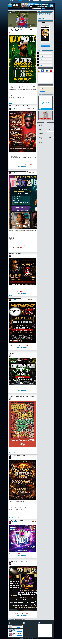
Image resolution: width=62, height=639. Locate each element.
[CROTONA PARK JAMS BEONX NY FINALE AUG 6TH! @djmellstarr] (22, 384)
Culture (20, 102)
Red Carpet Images (50, 141)
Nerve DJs (45, 24)
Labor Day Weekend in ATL (15, 298)
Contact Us (26, 8)
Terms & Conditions (42, 638)
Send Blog (18, 166)
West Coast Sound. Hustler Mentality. (17, 455)
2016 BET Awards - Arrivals (16, 629)
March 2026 (40, 129)
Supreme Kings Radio (41, 13)
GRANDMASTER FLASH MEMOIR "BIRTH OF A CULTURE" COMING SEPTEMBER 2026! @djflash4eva (21, 395)
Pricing (16, 8)
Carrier (22, 102)
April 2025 (40, 143)
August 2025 (40, 138)
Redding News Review (50, 142)
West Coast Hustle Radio (15, 517)
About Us (23, 8)
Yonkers (35, 102)
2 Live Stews (50, 124)
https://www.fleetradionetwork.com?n (28, 507)
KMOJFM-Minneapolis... (41, 18)
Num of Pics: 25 (14, 635)
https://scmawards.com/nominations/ (13, 613)
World (25, 102)
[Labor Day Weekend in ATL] (22, 342)
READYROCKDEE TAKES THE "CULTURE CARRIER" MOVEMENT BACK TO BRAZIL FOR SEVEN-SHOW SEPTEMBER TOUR (21, 29)
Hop (32, 102)
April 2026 (40, 128)
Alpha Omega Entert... (48, 14)
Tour (26, 102)
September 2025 (41, 137)
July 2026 (40, 124)
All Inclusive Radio (48, 13)
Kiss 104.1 (50, 134)
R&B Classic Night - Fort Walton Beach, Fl (18, 171)
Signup (11, 0)
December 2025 (41, 133)
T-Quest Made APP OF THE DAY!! (16, 520)
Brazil (15, 102)
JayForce (50, 133)
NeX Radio (50, 138)
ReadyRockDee (11, 102)
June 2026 (40, 125)
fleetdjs (15, 299)
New (28, 102)
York (30, 102)
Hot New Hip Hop (50, 130)
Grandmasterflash (12, 452)
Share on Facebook (24, 166)
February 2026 (40, 130)
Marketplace (19, 8)
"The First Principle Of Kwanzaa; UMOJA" (45, 52)
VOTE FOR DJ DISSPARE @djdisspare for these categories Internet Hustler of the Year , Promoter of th (22, 560)
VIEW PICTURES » (19, 627)
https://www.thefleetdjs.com (14, 290)
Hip (31, 102)
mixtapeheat (16, 108)
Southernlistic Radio (41, 14)
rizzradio (15, 172)
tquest (15, 521)
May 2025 (40, 142)
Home (9, 8)
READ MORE (19, 99)
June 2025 (40, 141)
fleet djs (10, 517)
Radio (20, 517)
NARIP (50, 137)
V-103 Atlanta (50, 145)
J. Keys (50, 132)
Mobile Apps (12, 8)
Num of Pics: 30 (14, 630)
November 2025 (41, 134)
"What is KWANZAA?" (42, 61)
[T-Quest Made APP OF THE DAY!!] (22, 551)
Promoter (10, 617)
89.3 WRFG (50, 125)
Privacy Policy (37, 638)
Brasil (17, 102)
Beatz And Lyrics (50, 128)
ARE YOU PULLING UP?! (15, 254)
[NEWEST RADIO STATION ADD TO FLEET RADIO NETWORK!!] (22, 151)
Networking (11, 295)
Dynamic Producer (50, 129)
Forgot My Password (15, 0)
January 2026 (40, 132)
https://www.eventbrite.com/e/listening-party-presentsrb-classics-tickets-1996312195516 (19, 245)
